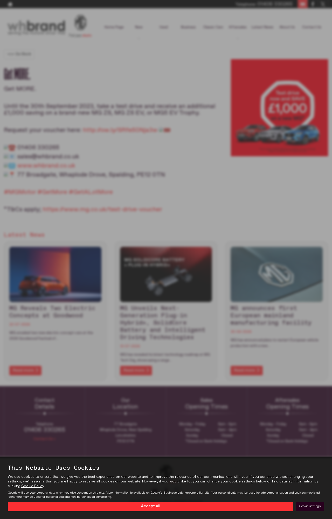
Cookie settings (310, 506)
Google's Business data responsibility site (180, 492)
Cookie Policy (32, 486)
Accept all (150, 506)
